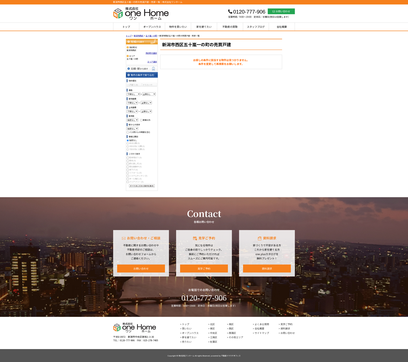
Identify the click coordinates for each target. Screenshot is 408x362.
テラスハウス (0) (147, 85)
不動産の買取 (230, 27)
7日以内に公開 (137, 149)
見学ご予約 (204, 268)
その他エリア (236, 337)
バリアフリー (136, 181)
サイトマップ (262, 333)
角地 (132, 160)
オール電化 (135, 178)
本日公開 (134, 143)
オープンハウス (152, 27)
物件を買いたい (178, 27)
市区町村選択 (151, 53)
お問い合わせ (283, 11)
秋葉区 (213, 341)
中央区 (213, 333)
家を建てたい (204, 27)
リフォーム (135, 172)
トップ (126, 27)
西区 (231, 328)
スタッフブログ (256, 27)
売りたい (187, 341)
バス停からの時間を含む (139, 132)
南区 (231, 324)
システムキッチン (138, 175)
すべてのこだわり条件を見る (142, 185)
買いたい (187, 328)
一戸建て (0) (132, 85)
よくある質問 (262, 324)
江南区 (213, 337)
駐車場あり (135, 157)
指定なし (133, 140)
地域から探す (142, 41)
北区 (212, 324)
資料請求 (267, 268)
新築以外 (146, 120)
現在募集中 (135, 166)
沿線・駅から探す (142, 68)
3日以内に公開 (137, 146)
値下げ (133, 169)
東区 (212, 328)
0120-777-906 (204, 297)
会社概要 (282, 27)
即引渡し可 (135, 163)
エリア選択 (152, 61)
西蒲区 (232, 333)
